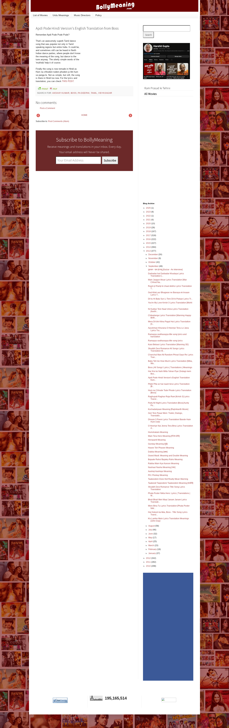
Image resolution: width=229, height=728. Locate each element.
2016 (148, 239)
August (151, 526)
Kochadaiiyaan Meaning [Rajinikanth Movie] (168, 409)
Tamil (94, 93)
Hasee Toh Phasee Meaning (161, 448)
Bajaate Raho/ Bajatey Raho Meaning (165, 459)
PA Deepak (84, 93)
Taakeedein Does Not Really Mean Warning (168, 479)
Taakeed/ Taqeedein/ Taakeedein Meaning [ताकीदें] (170, 483)
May (150, 537)
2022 (148, 216)
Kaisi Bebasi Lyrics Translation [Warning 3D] (168, 344)
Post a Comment (47, 108)
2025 (148, 208)
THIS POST (68, 81)
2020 (148, 223)
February (152, 549)
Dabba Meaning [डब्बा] (157, 452)
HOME (84, 115)
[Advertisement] (108, 56)
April (150, 541)
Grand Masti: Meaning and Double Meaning (168, 455)
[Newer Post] (38, 116)
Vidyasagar (105, 93)
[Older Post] (130, 116)
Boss (74, 93)
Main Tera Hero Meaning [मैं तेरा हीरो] (164, 436)
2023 (148, 212)
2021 (148, 220)
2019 (148, 227)
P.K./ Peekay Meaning (158, 475)
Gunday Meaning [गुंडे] (157, 444)
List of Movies (40, 15)
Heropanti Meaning (157, 440)
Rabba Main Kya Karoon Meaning (163, 463)
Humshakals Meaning (158, 432)
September (153, 266)
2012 (148, 558)
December (153, 254)
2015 (148, 243)
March (151, 545)
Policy (98, 15)
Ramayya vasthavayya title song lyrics (165, 340)
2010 (148, 566)
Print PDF (49, 89)
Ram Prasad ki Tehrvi (157, 88)
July (150, 530)
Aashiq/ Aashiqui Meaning (160, 471)
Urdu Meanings (61, 15)
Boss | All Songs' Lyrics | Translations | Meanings (170, 367)
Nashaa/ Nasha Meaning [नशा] (161, 467)
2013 (148, 251)
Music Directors (82, 15)
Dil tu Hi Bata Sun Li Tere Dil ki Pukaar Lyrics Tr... (170, 299)
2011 (148, 562)
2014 (148, 247)
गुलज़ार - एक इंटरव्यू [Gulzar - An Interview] (165, 269)
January (152, 553)
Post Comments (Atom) (58, 121)
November (153, 258)
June (150, 534)
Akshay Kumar (60, 93)
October (152, 262)
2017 (148, 235)
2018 (148, 231)
